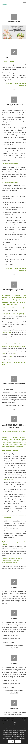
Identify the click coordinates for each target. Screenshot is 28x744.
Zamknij (18, 741)
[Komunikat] (14, 582)
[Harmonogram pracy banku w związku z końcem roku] (14, 285)
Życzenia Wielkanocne (14, 21)
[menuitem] (24, 3)
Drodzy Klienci (14, 708)
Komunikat (14, 587)
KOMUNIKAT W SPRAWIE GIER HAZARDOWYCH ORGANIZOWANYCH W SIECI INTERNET (14, 426)
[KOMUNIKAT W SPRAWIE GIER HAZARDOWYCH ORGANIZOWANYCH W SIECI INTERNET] (14, 419)
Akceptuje (11, 741)
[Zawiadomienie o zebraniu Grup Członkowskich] (14, 100)
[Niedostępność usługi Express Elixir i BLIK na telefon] (14, 379)
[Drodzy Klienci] (14, 703)
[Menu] (24, 3)
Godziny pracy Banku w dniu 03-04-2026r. (14, 57)
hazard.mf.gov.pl (9, 479)
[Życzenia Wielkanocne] (14, 17)
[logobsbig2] (11, 5)
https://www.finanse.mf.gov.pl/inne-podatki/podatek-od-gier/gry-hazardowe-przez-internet (12, 560)
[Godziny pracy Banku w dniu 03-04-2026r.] (14, 52)
